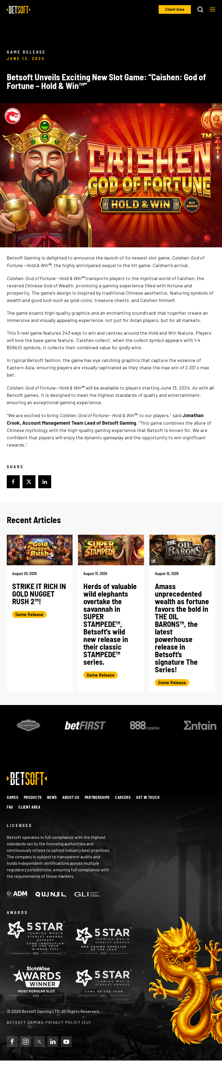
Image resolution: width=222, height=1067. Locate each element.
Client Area (29, 807)
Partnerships (97, 797)
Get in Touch (147, 797)
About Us (70, 797)
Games (12, 797)
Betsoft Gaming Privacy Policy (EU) (49, 1022)
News (52, 797)
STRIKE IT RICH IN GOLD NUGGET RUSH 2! (39, 593)
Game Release (29, 614)
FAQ (10, 807)
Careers (123, 797)
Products (33, 797)
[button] (212, 9)
